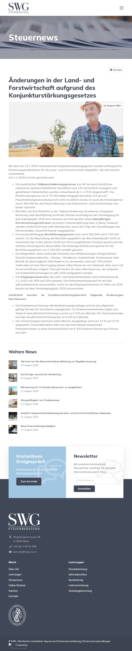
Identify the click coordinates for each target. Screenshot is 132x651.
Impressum (50, 641)
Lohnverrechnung (78, 585)
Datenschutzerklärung (69, 641)
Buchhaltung (76, 580)
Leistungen (15, 574)
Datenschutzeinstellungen (96, 641)
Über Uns (14, 569)
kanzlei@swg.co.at (25, 551)
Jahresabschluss (78, 574)
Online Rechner (17, 585)
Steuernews (16, 580)
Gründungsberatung (80, 590)
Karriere (13, 590)
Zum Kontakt (28, 481)
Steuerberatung (78, 569)
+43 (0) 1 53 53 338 (24, 546)
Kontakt (13, 596)
